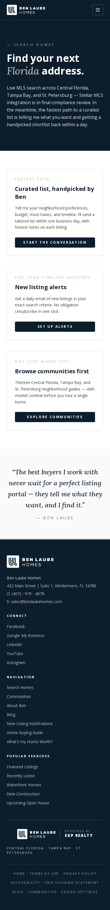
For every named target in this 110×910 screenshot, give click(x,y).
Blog (11, 714)
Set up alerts (55, 326)
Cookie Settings (79, 892)
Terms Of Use (44, 873)
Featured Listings (22, 766)
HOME (19, 873)
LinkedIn (14, 644)
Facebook (16, 626)
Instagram (16, 662)
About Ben (16, 705)
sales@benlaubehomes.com (36, 601)
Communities (19, 696)
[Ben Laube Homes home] (26, 10)
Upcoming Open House (28, 803)
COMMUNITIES (42, 892)
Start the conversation (55, 242)
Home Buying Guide (25, 732)
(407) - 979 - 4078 (28, 593)
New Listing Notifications (30, 723)
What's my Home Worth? (29, 741)
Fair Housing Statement (72, 882)
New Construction (23, 793)
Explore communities (55, 417)
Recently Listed (20, 775)
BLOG (18, 892)
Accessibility (25, 882)
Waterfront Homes (24, 784)
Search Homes (20, 687)
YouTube (15, 653)
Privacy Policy (80, 873)
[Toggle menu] (98, 10)
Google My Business (25, 635)
